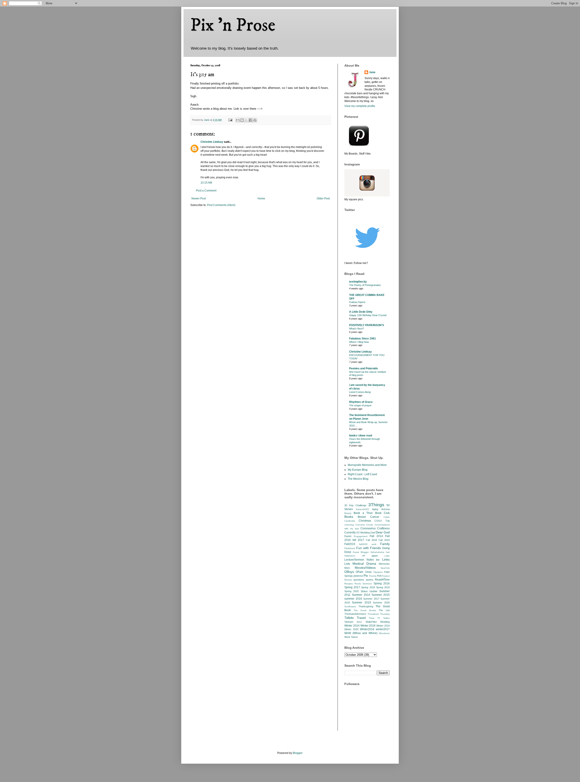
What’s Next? (356, 328)
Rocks (358, 583)
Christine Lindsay (212, 141)
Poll (379, 575)
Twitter (386, 618)
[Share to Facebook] (250, 120)
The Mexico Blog (358, 478)
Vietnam (348, 621)
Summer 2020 (381, 602)
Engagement (360, 536)
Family (385, 544)
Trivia (371, 618)
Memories (384, 563)
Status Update (369, 591)
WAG (359, 622)
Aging (375, 509)
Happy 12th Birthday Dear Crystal (367, 315)
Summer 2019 (361, 602)
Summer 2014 (361, 594)
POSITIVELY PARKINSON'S (366, 325)
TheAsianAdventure (355, 614)
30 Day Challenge (355, 505)
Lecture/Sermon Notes (359, 559)
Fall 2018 (371, 540)
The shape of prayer (360, 405)
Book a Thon (363, 513)
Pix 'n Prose (232, 25)
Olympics (378, 572)
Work (347, 637)
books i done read (360, 435)
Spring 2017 (352, 587)
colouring (349, 524)
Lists (347, 563)
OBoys (349, 572)
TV (378, 618)
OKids (368, 572)
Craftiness (383, 528)
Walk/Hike (371, 621)
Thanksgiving (365, 606)
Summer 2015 (381, 594)
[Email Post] (230, 120)
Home (261, 198)
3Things (376, 504)
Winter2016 (367, 629)
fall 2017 (358, 540)
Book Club (382, 513)
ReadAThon (382, 579)
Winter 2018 (368, 625)
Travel (361, 618)
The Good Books (365, 610)
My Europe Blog (357, 469)
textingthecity (358, 281)
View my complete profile (359, 106)
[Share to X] (246, 120)
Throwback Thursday (378, 614)
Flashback (349, 548)
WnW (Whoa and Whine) (360, 633)
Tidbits (349, 618)
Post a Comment (206, 190)
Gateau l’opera (357, 302)
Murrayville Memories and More (367, 465)
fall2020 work (367, 544)
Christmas (365, 520)
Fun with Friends (368, 548)
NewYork (385, 568)
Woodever (384, 633)
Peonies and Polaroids (363, 368)
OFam (359, 572)
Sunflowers (350, 606)
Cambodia (349, 521)
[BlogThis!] (242, 120)
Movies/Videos (365, 567)
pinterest (358, 575)
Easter (348, 536)
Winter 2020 (351, 629)
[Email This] (237, 120)
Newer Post (198, 198)
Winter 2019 (383, 625)
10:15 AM (206, 182)
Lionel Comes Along (360, 392)
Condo (369, 524)
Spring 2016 (382, 583)
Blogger (297, 753)
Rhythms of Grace (361, 402)
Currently (350, 532)
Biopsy (347, 513)
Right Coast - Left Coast (362, 474)
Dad (372, 532)
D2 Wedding (363, 532)
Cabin (387, 517)
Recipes (348, 583)
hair (388, 552)
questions (358, 579)
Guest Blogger (361, 552)
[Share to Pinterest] (255, 120)
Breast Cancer (368, 516)
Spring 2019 (383, 587)
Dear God (383, 532)
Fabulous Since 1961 (362, 338)
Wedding (385, 621)
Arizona (385, 509)
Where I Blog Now (359, 342)
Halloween (349, 555)
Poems (372, 576)
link (378, 559)
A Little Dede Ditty (360, 311)
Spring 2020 (351, 591)
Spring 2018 (368, 587)
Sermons (367, 583)
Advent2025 (362, 509)
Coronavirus (368, 528)
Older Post (323, 198)
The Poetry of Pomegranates (365, 285)
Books (348, 516)
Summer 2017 (371, 598)
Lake (387, 555)
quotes (369, 579)
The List (384, 610)
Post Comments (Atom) (221, 205)
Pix (366, 575)
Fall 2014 (376, 536)
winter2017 (383, 629)
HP (363, 555)
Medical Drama (364, 563)
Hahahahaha (377, 552)
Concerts (360, 524)
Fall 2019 (384, 540)
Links (386, 559)
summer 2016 (353, 598)
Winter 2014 (352, 625)
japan (375, 555)
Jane (372, 72)
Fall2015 (349, 544)
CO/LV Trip (382, 520)
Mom (347, 568)
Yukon (354, 637)
